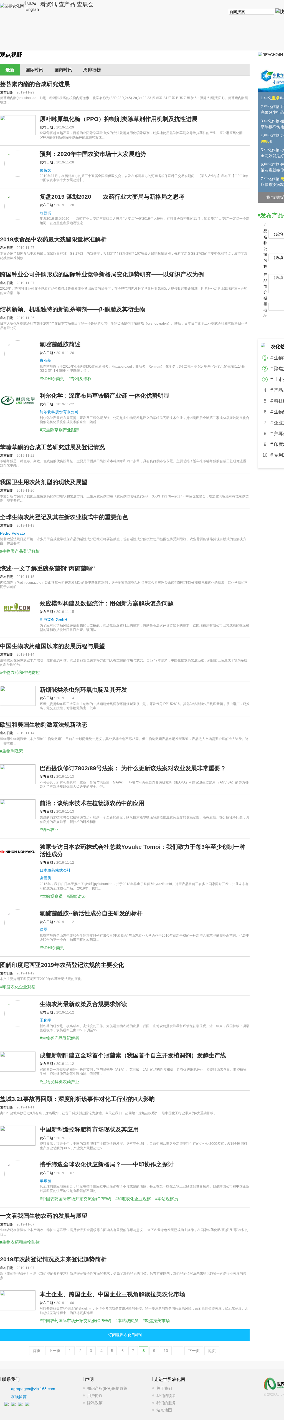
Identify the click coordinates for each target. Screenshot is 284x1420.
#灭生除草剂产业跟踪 (59, 430)
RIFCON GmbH (53, 619)
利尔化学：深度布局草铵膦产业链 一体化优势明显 (104, 395)
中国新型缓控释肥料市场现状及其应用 (89, 1129)
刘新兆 (45, 213)
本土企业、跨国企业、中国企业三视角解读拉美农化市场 (112, 1294)
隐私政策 (95, 1403)
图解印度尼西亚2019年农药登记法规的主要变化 (62, 965)
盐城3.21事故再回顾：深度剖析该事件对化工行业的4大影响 (77, 1099)
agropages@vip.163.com (33, 1388)
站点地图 (164, 1410)
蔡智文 (45, 170)
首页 (36, 1350)
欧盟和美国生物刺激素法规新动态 (43, 724)
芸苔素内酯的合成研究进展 (35, 84)
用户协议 (95, 1395)
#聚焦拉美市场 (156, 1320)
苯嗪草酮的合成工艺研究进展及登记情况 (52, 447)
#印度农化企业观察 (18, 986)
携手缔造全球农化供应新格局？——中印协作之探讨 (107, 1164)
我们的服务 (166, 1403)
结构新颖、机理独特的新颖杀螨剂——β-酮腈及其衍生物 (72, 309)
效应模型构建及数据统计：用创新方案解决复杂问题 (107, 603)
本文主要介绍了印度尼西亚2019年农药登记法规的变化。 (42, 979)
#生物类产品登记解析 (20, 551)
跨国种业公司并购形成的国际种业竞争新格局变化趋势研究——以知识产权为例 (102, 274)
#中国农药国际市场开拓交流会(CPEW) (75, 1198)
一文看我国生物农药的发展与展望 (43, 1215)
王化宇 (45, 1020)
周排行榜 (92, 69)
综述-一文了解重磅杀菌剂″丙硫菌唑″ (47, 568)
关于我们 (164, 1388)
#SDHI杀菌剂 (52, 378)
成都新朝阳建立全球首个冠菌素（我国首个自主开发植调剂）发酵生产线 (133, 1055)
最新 (10, 69)
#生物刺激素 (11, 751)
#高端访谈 (76, 896)
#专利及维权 (80, 378)
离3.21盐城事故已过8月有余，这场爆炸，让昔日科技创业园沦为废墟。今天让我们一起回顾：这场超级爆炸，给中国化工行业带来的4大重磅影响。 (108, 1113)
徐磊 (43, 929)
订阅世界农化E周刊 (125, 1335)
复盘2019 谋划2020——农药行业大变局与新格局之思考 (112, 196)
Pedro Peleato (12, 533)
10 (166, 1350)
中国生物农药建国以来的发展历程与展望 (52, 646)
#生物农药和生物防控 (20, 672)
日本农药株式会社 (55, 870)
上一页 (54, 1350)
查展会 (85, 4)
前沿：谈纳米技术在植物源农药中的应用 (92, 803)
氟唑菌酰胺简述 (60, 344)
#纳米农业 (49, 829)
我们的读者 (166, 1395)
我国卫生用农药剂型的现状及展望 (43, 482)
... (178, 1350)
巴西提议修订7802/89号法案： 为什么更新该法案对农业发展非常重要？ (133, 768)
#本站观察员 (51, 896)
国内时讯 (63, 69)
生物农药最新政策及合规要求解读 (83, 1004)
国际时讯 (34, 69)
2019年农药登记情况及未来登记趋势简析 (53, 1259)
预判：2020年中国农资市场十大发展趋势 (93, 154)
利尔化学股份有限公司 (59, 412)
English (32, 9)
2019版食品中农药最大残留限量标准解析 (53, 239)
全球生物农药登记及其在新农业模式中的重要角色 (64, 517)
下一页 (194, 1350)
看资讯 (48, 4)
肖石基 (45, 360)
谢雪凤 (45, 878)
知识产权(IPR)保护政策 (107, 1388)
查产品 (67, 4)
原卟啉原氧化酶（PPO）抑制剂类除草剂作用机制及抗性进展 (118, 119)
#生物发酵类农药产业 (59, 1081)
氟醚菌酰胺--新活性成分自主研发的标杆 (91, 913)
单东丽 (45, 1180)
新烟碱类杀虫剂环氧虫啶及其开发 (83, 689)
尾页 (212, 1350)
